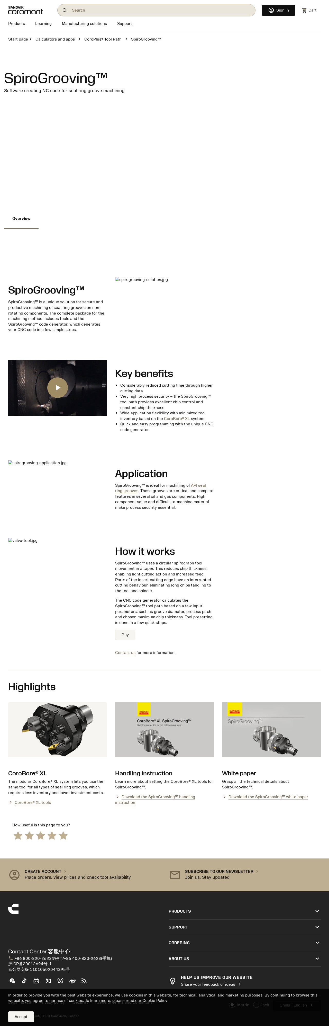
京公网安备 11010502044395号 (39, 969)
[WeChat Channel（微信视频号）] (63, 982)
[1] (18, 835)
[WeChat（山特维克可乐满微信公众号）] (14, 982)
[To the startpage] (29, 10)
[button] (84, 875)
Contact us (125, 652)
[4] (52, 835)
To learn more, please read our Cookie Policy (126, 1000)
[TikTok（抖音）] (26, 982)
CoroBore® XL (177, 418)
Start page (18, 39)
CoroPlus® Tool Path (103, 39)
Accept (21, 1016)
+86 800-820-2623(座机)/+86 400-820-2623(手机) (60, 958)
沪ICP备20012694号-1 (30, 963)
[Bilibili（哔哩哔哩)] (38, 982)
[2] (29, 835)
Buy (125, 635)
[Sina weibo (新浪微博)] (74, 982)
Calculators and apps (55, 39)
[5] (63, 835)
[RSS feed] (86, 982)
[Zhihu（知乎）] (50, 982)
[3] (40, 835)
